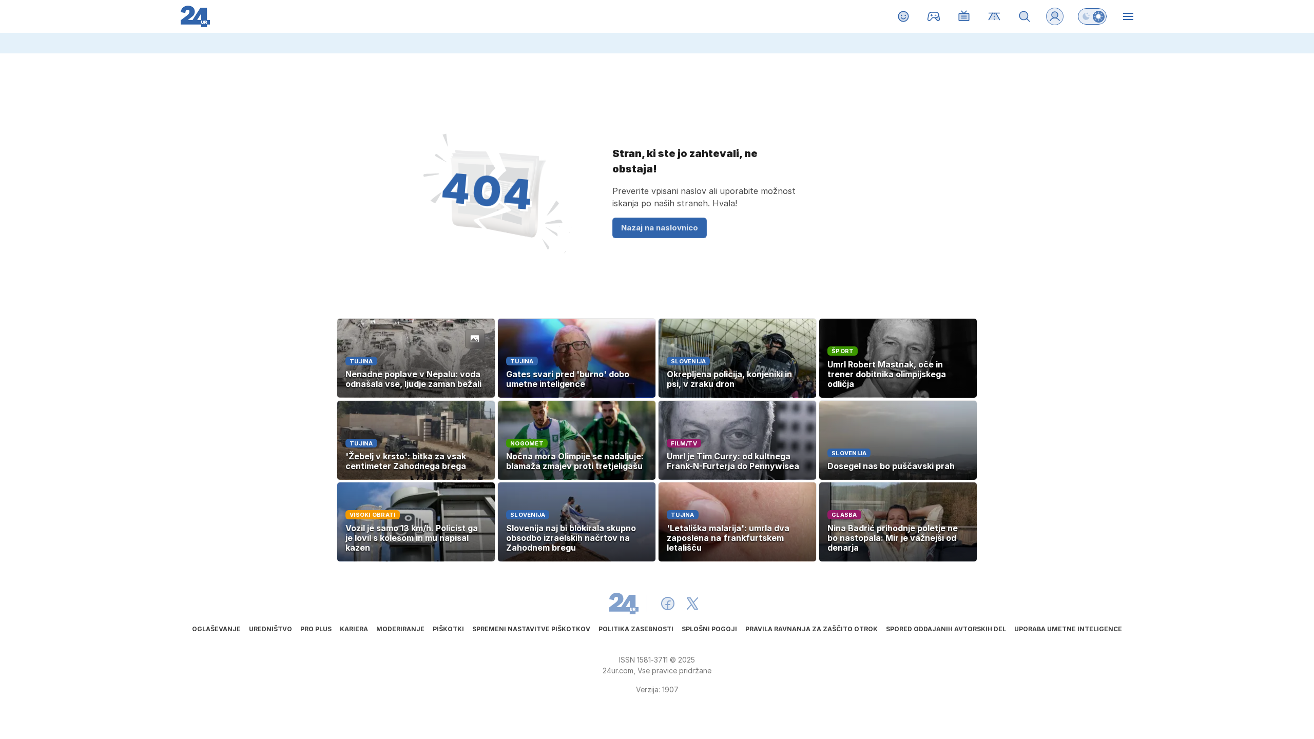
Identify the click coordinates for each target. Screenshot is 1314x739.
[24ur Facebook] (667, 603)
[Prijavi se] (1055, 16)
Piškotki (448, 629)
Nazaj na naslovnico (659, 227)
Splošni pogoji (709, 629)
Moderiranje (400, 629)
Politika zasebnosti (635, 629)
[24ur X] (692, 603)
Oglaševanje (216, 629)
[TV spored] (964, 16)
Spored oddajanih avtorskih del (946, 629)
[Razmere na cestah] (994, 16)
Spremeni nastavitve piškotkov (531, 629)
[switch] (1092, 16)
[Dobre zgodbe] (903, 16)
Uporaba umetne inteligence (1068, 629)
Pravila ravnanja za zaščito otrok (811, 629)
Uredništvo (270, 629)
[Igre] (934, 16)
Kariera (354, 629)
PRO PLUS (316, 629)
